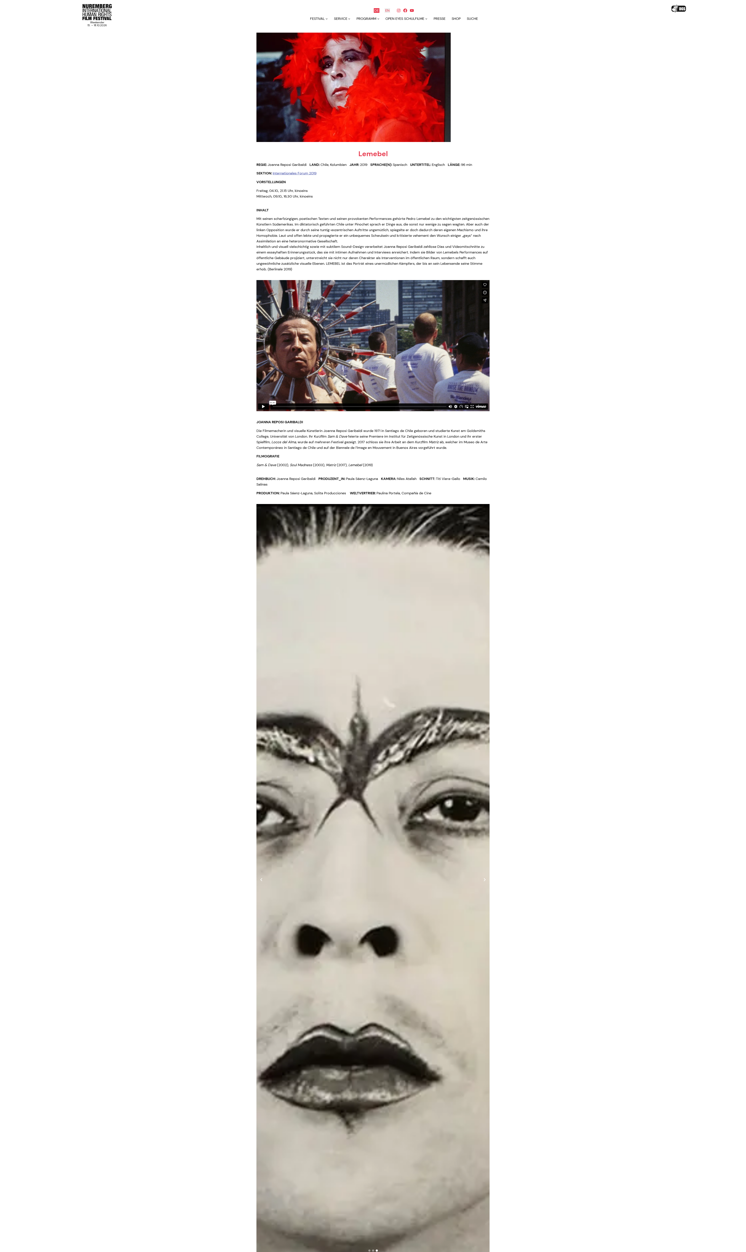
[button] (369, 1250)
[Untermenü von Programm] (378, 19)
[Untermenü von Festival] (327, 19)
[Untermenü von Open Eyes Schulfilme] (426, 19)
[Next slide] (485, 880)
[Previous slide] (261, 880)
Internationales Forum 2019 (294, 173)
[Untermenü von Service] (349, 19)
